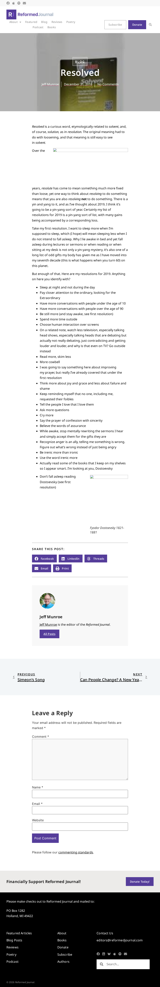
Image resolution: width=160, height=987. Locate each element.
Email (37, 803)
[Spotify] (18, 3)
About (13, 22)
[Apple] (13, 3)
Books (51, 27)
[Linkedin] (103, 953)
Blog (44, 22)
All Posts (49, 634)
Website (38, 820)
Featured (31, 22)
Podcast (38, 27)
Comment (40, 736)
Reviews (57, 22)
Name (37, 787)
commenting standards (75, 852)
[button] (150, 25)
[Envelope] (24, 3)
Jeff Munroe (48, 624)
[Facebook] (8, 3)
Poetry (70, 22)
